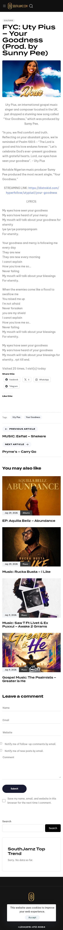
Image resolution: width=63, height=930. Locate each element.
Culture (8, 20)
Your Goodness (33, 417)
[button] (5, 6)
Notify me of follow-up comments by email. (30, 744)
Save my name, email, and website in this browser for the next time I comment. (31, 800)
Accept (32, 917)
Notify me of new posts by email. (24, 750)
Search (6, 821)
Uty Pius (16, 417)
